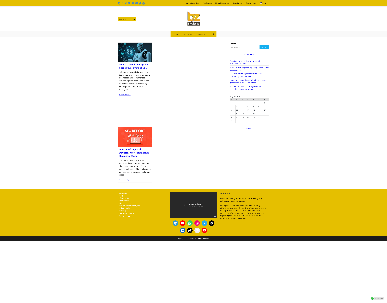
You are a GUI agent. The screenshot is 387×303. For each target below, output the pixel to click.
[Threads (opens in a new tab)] (122, 3)
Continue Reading (125, 95)
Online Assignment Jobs (129, 205)
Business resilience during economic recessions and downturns (246, 87)
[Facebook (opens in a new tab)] (119, 3)
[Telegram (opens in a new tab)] (143, 3)
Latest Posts (249, 54)
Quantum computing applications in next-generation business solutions (248, 81)
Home (122, 203)
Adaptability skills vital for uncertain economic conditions (245, 62)
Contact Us (124, 198)
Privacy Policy (125, 208)
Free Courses (207, 3)
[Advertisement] (170, 112)
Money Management (222, 3)
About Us (123, 193)
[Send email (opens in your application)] (136, 3)
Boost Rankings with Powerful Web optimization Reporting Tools (134, 152)
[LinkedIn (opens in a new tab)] (129, 3)
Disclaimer (124, 200)
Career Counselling (192, 3)
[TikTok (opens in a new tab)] (140, 3)
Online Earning (237, 3)
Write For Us (124, 216)
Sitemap (122, 210)
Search (233, 43)
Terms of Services (127, 213)
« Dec (248, 128)
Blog (121, 195)
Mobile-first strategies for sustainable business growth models (246, 75)
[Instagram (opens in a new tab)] (126, 3)
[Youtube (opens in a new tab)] (133, 3)
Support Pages (251, 3)
